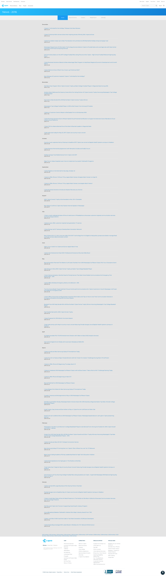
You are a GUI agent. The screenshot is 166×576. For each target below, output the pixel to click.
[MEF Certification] (118, 571)
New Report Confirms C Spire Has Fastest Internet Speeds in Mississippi (64, 205)
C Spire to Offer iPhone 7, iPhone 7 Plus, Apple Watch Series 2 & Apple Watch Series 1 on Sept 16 (70, 177)
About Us (163, 1)
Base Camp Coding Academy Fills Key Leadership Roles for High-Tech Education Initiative (69, 454)
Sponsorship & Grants (84, 553)
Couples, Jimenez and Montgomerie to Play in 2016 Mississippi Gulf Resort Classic (67, 395)
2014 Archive (67, 534)
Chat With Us (97, 545)
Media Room (93, 17)
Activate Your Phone (114, 546)
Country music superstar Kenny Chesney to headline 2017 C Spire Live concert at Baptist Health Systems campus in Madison (79, 142)
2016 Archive (82, 534)
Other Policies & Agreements (76, 572)
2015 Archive (74, 534)
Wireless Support (97, 540)
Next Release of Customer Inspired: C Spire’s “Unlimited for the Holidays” (64, 76)
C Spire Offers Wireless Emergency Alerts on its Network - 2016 (61, 282)
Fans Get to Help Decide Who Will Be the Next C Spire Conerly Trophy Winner (66, 100)
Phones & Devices (13, 5)
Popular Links (111, 540)
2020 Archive (111, 534)
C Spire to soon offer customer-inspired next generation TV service (63, 223)
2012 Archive (52, 534)
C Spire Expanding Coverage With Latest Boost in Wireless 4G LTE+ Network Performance (69, 525)
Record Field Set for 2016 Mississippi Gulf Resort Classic (59, 383)
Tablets (66, 548)
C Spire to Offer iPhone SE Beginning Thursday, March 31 (60, 364)
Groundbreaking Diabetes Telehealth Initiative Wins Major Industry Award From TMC (68, 512)
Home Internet (9, 1)
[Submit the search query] (156, 6)
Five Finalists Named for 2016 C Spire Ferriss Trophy (58, 312)
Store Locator (97, 549)
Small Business (16, 1)
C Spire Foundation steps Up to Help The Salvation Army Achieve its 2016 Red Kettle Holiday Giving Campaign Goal (76, 40)
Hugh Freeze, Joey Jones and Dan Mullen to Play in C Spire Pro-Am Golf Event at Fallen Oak (69, 409)
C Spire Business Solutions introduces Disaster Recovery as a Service (63, 189)
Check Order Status (113, 548)
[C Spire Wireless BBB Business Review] (108, 574)
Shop (65, 540)
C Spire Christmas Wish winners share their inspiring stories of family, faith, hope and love (69, 34)
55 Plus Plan (67, 561)
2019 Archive (104, 534)
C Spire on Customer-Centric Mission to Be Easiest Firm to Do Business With (65, 112)
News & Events (73, 17)
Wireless (3, 1)
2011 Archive (45, 534)
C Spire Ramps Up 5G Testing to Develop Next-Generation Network (63, 229)
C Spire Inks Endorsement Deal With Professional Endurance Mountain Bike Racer (67, 253)
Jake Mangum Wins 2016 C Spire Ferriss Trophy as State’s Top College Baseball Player (68, 269)
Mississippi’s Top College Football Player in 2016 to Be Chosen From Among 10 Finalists (68, 106)
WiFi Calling (111, 555)
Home (62, 17)
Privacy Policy (59, 572)
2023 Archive (58, 536)
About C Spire (82, 543)
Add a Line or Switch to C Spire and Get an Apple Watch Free (61, 246)
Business (55, 545)
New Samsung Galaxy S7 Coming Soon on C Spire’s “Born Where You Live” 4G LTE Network (69, 448)
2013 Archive (60, 534)
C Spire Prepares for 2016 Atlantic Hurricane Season (58, 318)
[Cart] (163, 5)
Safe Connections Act (99, 564)
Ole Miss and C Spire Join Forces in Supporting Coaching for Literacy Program (65, 506)
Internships (82, 549)
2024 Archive (65, 536)
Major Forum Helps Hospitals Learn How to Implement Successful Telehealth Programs (69, 161)
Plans (20, 5)
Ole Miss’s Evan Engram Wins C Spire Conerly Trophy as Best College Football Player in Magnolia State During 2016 (76, 86)
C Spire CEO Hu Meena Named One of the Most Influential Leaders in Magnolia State (67, 126)
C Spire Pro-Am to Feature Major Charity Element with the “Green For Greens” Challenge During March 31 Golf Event (76, 358)
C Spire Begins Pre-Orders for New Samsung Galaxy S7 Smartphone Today (65, 389)
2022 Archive (50, 536)
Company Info (82, 540)
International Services (99, 551)
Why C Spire (142, 1)
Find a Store (153, 1)
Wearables (67, 550)
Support (147, 1)
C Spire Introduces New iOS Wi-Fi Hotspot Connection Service (61, 442)
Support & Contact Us (99, 543)
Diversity (103, 17)
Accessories (30, 5)
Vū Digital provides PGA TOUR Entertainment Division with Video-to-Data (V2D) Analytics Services (71, 335)
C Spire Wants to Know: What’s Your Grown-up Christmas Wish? (62, 70)
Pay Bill (158, 1)
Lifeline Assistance (83, 551)
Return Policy (67, 563)
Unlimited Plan (68, 554)
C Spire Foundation (84, 556)
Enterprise (23, 1)
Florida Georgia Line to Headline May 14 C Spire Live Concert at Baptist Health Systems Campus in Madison (74, 492)
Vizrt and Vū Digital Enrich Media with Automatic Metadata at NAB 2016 (64, 342)
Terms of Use (66, 572)
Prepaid (24, 5)
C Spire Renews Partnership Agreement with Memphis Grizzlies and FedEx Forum (67, 148)
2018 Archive (97, 534)
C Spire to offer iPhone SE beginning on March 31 (57, 376)
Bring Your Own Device (99, 553)
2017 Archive (89, 534)
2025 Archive (73, 536)
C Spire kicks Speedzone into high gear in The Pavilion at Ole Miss (62, 461)
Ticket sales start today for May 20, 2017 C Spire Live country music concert (65, 132)
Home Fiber (50, 545)
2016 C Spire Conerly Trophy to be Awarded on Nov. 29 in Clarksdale (63, 199)
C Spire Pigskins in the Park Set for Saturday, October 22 (59, 171)
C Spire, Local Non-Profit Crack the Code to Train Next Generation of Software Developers (69, 518)
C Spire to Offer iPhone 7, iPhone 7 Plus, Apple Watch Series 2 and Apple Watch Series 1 (68, 183)
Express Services (112, 553)
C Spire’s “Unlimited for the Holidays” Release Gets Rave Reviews (62, 28)
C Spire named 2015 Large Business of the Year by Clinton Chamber (63, 486)
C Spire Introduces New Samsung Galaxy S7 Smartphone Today (62, 351)
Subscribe (111, 557)
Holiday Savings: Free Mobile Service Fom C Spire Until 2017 (60, 155)
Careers (83, 17)
